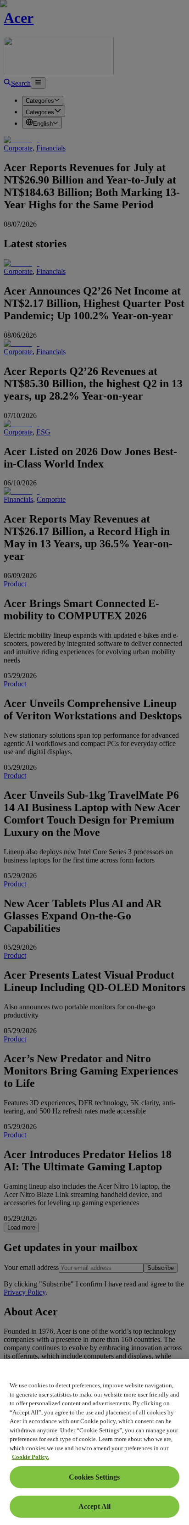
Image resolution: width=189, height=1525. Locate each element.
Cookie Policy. (30, 1456)
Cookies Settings (94, 1477)
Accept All (94, 1506)
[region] (94, 1442)
